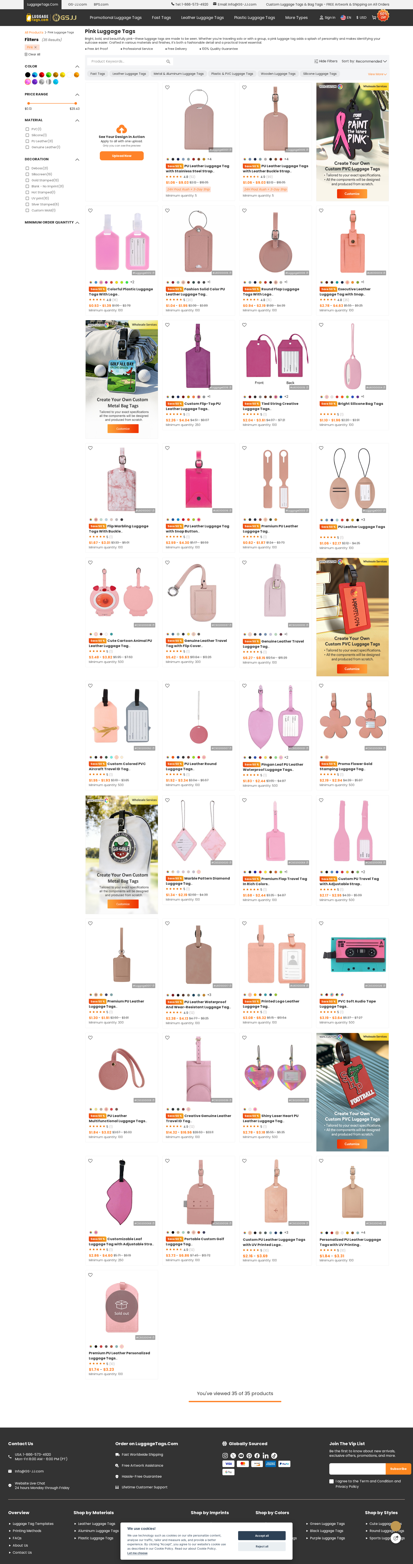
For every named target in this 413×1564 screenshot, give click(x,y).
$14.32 (172, 1134)
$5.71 (117, 1258)
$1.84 (94, 1134)
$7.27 (358, 1020)
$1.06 (171, 183)
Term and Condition (376, 1486)
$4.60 (107, 1257)
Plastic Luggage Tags (254, 17)
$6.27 (248, 659)
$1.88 (270, 306)
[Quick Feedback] (396, 1538)
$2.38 (171, 1020)
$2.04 (248, 421)
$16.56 (186, 1134)
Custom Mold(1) (44, 210)
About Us (20, 1550)
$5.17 (194, 543)
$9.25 (359, 306)
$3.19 (324, 1019)
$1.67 (94, 543)
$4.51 (194, 421)
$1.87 (260, 543)
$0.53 (94, 306)
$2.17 (336, 544)
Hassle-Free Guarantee (142, 1481)
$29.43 (75, 109)
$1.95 (183, 306)
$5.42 (171, 658)
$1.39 (106, 306)
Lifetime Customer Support (145, 1492)
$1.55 (93, 781)
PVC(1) (37, 129)
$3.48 (94, 658)
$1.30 (94, 1019)
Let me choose (137, 1553)
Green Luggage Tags (327, 1528)
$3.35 (271, 897)
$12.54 (271, 659)
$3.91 (356, 421)
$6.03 (128, 1134)
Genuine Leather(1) (46, 147)
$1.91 (105, 1019)
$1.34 (171, 896)
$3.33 (115, 543)
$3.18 (260, 1134)
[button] (371, 61)
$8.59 (204, 543)
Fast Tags (161, 17)
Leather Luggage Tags (202, 17)
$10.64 (282, 1020)
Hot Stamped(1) (43, 192)
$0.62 (248, 543)
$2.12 (193, 183)
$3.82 (107, 658)
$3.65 (270, 782)
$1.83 (248, 782)
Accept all (262, 1535)
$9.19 (127, 1258)
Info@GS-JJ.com (29, 1476)
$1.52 (170, 781)
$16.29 (282, 659)
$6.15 (271, 1020)
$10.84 (195, 658)
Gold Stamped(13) (45, 180)
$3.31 (339, 1258)
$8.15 (260, 659)
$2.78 (127, 306)
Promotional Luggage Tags (116, 17)
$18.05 (204, 183)
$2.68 (192, 896)
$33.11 (209, 1134)
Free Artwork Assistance (142, 1470)
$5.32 (261, 1019)
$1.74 (94, 1372)
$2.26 (171, 421)
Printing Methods (27, 1535)
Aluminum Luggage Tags (98, 1535)
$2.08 (192, 306)
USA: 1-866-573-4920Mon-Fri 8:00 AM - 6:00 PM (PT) (41, 1461)
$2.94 (337, 781)
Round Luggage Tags (387, 1535)
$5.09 (358, 897)
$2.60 (114, 1020)
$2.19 (261, 306)
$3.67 (116, 1134)
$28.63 (198, 1134)
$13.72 (206, 1258)
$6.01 (125, 543)
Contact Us (22, 1557)
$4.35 (356, 544)
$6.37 (347, 1020)
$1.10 (324, 421)
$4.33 (346, 897)
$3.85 (125, 781)
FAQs (17, 1543)
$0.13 (28, 109)
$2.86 (94, 1257)
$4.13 (183, 1020)
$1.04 (171, 306)
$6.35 (281, 1134)
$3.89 (204, 306)
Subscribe (400, 1473)
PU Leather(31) (42, 141)
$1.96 (336, 421)
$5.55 (348, 306)
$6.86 (184, 1257)
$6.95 (117, 658)
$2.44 (260, 782)
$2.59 (171, 543)
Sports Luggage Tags (387, 1543)
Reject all (262, 1546)
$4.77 (193, 1021)
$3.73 (281, 543)
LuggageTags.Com (42, 4)
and (397, 1486)
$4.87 (281, 782)
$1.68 (248, 897)
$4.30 (184, 543)
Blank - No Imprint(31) (48, 186)
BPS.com (101, 4)
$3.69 (262, 1258)
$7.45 (194, 1258)
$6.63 (184, 658)
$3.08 (248, 1019)
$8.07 (205, 421)
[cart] (374, 18)
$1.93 (105, 781)
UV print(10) (40, 198)
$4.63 (338, 306)
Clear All (34, 54)
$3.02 (106, 1134)
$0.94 (248, 306)
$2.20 (345, 421)
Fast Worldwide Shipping (142, 1459)
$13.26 (207, 658)
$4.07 (271, 421)
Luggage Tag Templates (33, 1528)
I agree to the (347, 1486)
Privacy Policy (347, 1491)
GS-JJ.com (77, 4)
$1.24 (270, 543)
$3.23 (108, 1372)
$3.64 (337, 1019)
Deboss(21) (40, 168)
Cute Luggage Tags (386, 1528)
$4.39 (281, 306)
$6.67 (204, 781)
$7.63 (129, 658)
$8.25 (205, 1021)
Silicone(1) (39, 135)
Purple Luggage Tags (327, 1543)
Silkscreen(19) (42, 174)
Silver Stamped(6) (45, 204)
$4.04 (184, 421)
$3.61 (260, 421)
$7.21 (281, 421)
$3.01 (105, 543)
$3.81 (125, 1020)
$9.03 (184, 183)
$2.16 (248, 1258)
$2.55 (337, 897)
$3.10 (115, 781)
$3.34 (183, 781)
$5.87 (359, 781)
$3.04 (193, 781)
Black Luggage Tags (326, 1535)
